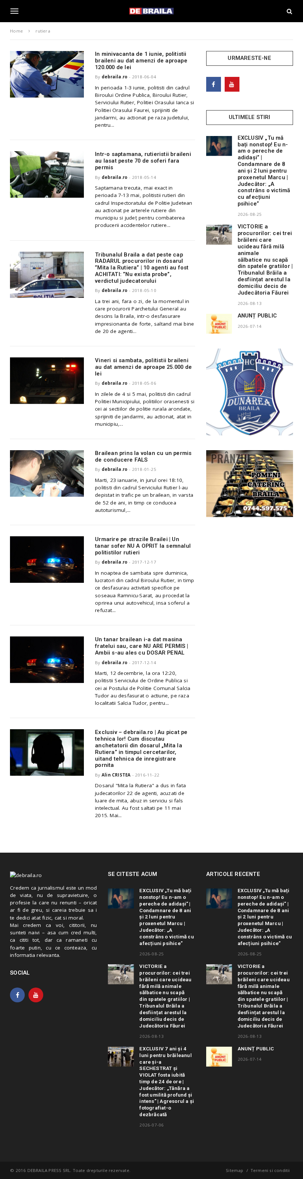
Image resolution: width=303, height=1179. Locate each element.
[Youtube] (232, 84)
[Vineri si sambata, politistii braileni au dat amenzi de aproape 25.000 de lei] (47, 380)
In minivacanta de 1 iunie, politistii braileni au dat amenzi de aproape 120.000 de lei (141, 61)
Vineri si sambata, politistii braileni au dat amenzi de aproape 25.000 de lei (143, 367)
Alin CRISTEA (116, 775)
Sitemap (234, 1170)
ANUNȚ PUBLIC (257, 315)
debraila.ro (114, 76)
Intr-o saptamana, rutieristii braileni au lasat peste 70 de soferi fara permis (143, 161)
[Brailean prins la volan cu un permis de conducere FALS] (47, 473)
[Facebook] (213, 84)
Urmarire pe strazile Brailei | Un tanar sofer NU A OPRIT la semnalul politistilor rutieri (143, 546)
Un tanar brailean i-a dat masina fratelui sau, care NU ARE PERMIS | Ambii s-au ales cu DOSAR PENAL (141, 646)
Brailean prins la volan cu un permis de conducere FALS (143, 456)
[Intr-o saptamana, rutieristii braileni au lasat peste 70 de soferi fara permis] (47, 174)
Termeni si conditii (270, 1170)
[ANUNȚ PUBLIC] (219, 324)
